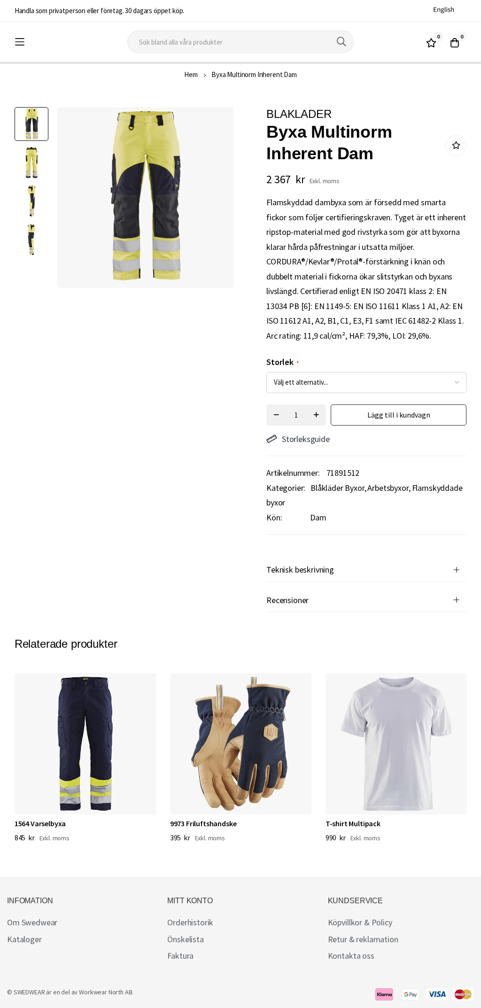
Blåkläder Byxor (337, 487)
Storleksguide (306, 439)
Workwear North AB (105, 992)
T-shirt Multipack (353, 823)
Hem (191, 74)
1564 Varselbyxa (40, 823)
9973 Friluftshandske (203, 823)
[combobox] (240, 42)
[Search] (341, 42)
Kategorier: (285, 487)
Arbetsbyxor (387, 487)
